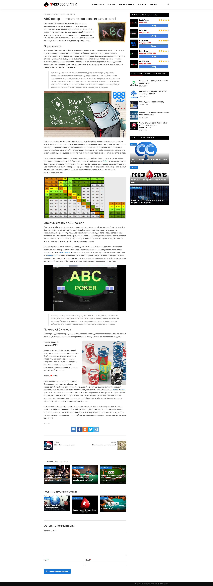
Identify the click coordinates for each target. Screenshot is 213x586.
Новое (147, 73)
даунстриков (64, 252)
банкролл (51, 255)
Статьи (47, 498)
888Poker (143, 41)
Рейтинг (134, 167)
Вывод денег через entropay (151, 102)
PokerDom (143, 51)
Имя (46, 560)
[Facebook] (79, 429)
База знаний (50, 468)
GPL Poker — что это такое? (64, 445)
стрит (115, 390)
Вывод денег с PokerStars (84, 510)
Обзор (153, 25)
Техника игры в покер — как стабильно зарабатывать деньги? (84, 477)
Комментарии (159, 73)
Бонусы (111, 4)
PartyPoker (144, 20)
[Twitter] (91, 429)
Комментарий (49, 530)
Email (88, 560)
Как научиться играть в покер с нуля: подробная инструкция (147, 201)
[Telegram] (96, 429)
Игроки (153, 4)
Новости (142, 4)
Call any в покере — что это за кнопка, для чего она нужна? (111, 477)
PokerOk (143, 30)
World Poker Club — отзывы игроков (53, 506)
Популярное (136, 73)
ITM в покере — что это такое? (104, 445)
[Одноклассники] (85, 429)
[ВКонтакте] (73, 429)
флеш (122, 390)
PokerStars (77, 498)
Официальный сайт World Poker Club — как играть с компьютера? (153, 125)
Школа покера (125, 4)
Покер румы (97, 4)
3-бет (105, 161)
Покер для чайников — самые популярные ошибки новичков (55, 477)
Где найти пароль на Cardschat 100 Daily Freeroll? (153, 92)
